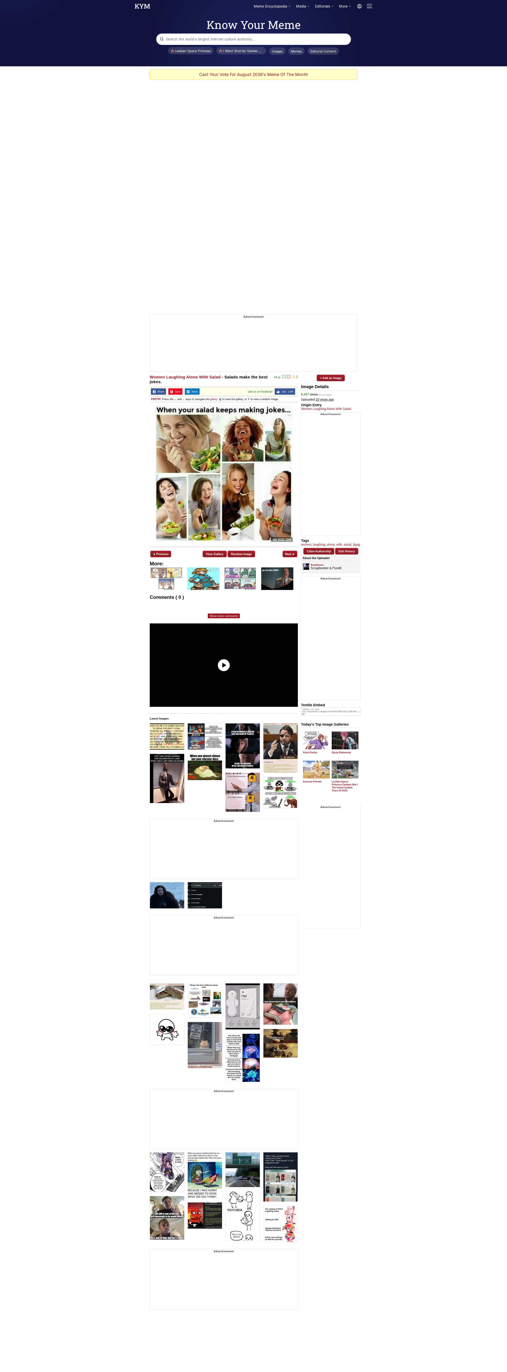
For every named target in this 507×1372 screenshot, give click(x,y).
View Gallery (214, 554)
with (339, 544)
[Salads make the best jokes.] (224, 474)
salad (347, 544)
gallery (213, 399)
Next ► (290, 554)
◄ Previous (160, 554)
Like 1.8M (286, 391)
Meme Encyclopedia (270, 6)
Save (176, 391)
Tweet (194, 391)
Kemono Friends (312, 781)
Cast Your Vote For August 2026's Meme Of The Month (253, 74)
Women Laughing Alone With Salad (185, 377)
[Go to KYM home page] (142, 7)
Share (160, 391)
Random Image (241, 554)
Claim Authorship (319, 551)
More (343, 6)
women (306, 544)
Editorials (322, 6)
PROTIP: (156, 399)
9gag (356, 544)
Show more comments (224, 615)
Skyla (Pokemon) (341, 752)
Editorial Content (323, 51)
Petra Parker (310, 752)
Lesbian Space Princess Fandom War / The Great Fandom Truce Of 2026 (345, 786)
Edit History (346, 551)
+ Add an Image (330, 378)
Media (301, 6)
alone (331, 544)
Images (277, 51)
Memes (296, 51)
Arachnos (317, 564)
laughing (319, 544)
